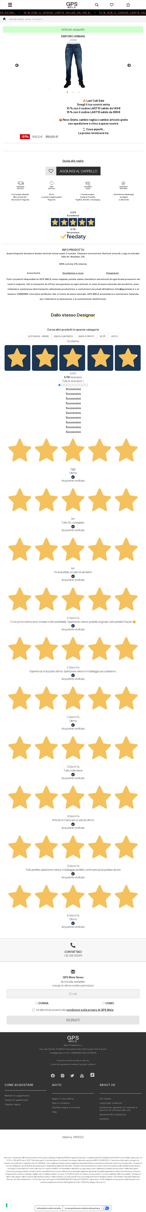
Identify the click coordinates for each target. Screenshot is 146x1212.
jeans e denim (86, 336)
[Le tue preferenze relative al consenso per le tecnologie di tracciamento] (6, 1205)
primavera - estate (38, 336)
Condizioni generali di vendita (64, 1064)
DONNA (43, 1003)
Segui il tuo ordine (63, 1098)
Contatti (104, 1119)
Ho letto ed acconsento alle (75, 1010)
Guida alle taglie (73, 161)
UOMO (109, 1003)
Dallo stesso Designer (73, 315)
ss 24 (103, 336)
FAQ (54, 1112)
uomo (114, 336)
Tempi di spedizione (16, 1100)
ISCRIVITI (73, 1020)
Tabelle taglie (12, 1104)
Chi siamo (105, 1098)
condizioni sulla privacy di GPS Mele (90, 1010)
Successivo (73, 389)
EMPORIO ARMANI (73, 36)
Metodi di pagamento (17, 1095)
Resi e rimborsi (61, 1103)
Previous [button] (17, 65)
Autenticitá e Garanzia (113, 1114)
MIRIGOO (78, 1137)
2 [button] (73, 92)
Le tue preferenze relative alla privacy (82, 1208)
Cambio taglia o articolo (66, 1107)
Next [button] (129, 65)
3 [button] (79, 92)
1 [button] (67, 92)
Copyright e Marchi (87, 1064)
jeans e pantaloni (63, 336)
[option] (73, 65)
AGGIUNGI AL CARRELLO (78, 171)
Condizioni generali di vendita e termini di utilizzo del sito (118, 1108)
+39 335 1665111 (73, 954)
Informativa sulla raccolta (49, 1208)
